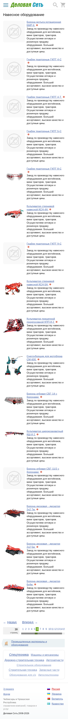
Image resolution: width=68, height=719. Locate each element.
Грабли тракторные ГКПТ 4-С (44, 59)
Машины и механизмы (45, 654)
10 (49, 629)
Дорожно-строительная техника (24, 660)
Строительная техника (23, 669)
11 (52, 629)
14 (61, 629)
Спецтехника (19, 655)
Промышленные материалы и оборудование (29, 643)
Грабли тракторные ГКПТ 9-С (44, 243)
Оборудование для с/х (22, 674)
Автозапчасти (54, 660)
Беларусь (57, 698)
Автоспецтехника (48, 674)
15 (64, 629)
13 (58, 629)
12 (55, 629)
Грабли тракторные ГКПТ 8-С (44, 168)
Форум (6, 694)
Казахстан (58, 703)
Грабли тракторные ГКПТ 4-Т (44, 96)
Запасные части (49, 669)
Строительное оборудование (34, 665)
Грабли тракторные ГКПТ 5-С (44, 131)
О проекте (8, 689)
